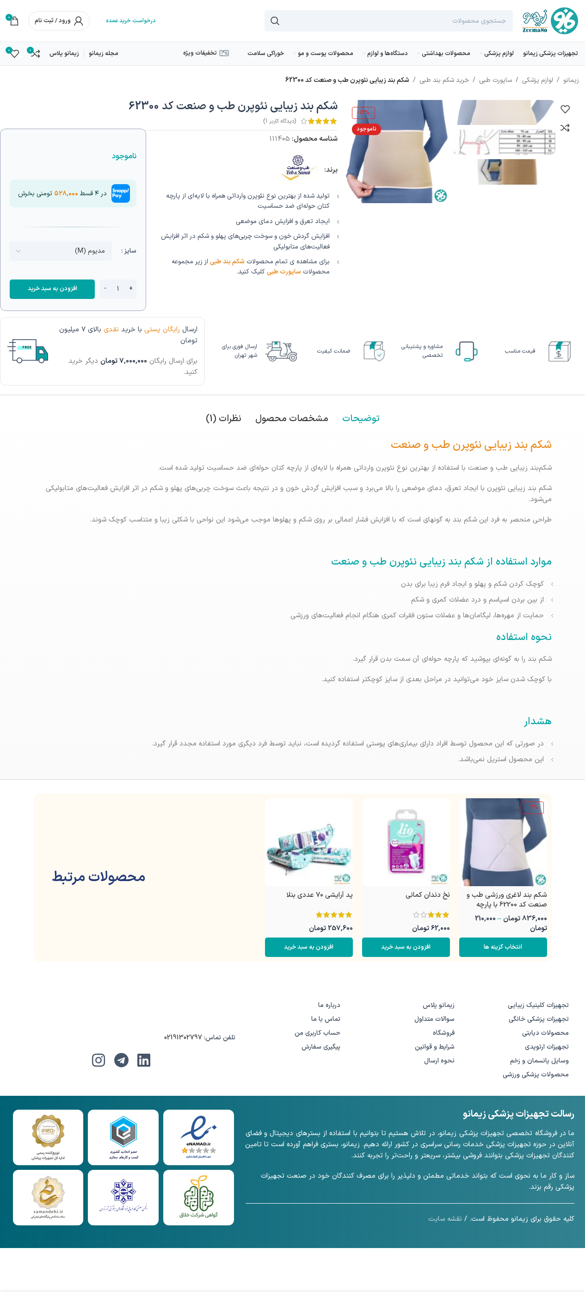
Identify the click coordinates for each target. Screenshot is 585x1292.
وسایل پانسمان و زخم (539, 1061)
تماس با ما (325, 1019)
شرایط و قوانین (435, 1047)
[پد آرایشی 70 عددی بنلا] (309, 842)
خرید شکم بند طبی (444, 80)
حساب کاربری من (317, 1033)
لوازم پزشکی (537, 80)
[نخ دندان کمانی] (406, 842)
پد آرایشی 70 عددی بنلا (319, 895)
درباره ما (329, 1005)
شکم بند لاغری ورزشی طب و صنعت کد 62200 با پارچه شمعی (507, 905)
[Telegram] (121, 1060)
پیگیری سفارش (321, 1047)
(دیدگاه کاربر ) (279, 121)
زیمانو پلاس (439, 1005)
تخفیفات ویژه (200, 53)
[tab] (361, 419)
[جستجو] (275, 20)
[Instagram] (98, 1060)
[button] (406, 947)
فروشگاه (444, 1033)
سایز (130, 251)
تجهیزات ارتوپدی (547, 1047)
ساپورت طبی (495, 80)
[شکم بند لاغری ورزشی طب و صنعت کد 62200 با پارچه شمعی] (503, 842)
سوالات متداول (434, 1019)
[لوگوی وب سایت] (550, 20)
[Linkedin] (143, 1060)
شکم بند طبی (227, 262)
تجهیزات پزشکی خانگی (539, 1019)
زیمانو (571, 80)
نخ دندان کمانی (428, 895)
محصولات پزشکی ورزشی (536, 1075)
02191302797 (183, 1038)
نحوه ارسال (439, 1061)
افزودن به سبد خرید (52, 288)
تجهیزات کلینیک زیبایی (538, 1005)
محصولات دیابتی (545, 1033)
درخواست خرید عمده (131, 21)
